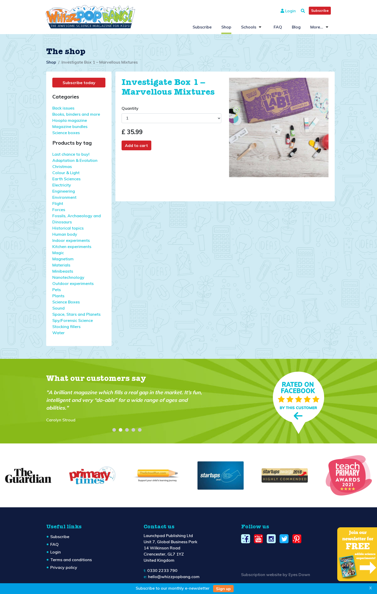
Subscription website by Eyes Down (275, 574)
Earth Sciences (66, 178)
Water (58, 332)
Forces (58, 209)
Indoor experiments (71, 240)
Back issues (63, 108)
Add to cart (136, 145)
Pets (56, 289)
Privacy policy (63, 567)
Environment (64, 197)
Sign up (223, 588)
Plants (58, 295)
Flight (57, 203)
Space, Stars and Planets (76, 314)
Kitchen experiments (71, 246)
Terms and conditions (71, 559)
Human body (64, 234)
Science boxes (66, 132)
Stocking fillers (66, 326)
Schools (248, 26)
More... (316, 26)
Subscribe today (79, 82)
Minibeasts (62, 271)
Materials (61, 265)
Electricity (61, 184)
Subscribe (320, 10)
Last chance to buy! (71, 154)
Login (290, 10)
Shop (226, 26)
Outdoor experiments (73, 283)
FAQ (278, 26)
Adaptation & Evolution (74, 160)
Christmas (62, 166)
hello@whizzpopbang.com (174, 576)
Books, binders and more (76, 114)
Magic (58, 252)
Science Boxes (66, 301)
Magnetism (63, 258)
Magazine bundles (69, 126)
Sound (58, 308)
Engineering (63, 191)
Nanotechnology (68, 277)
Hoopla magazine (69, 120)
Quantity (130, 108)
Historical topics (68, 228)
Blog (296, 26)
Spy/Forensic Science (72, 320)
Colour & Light (66, 172)
